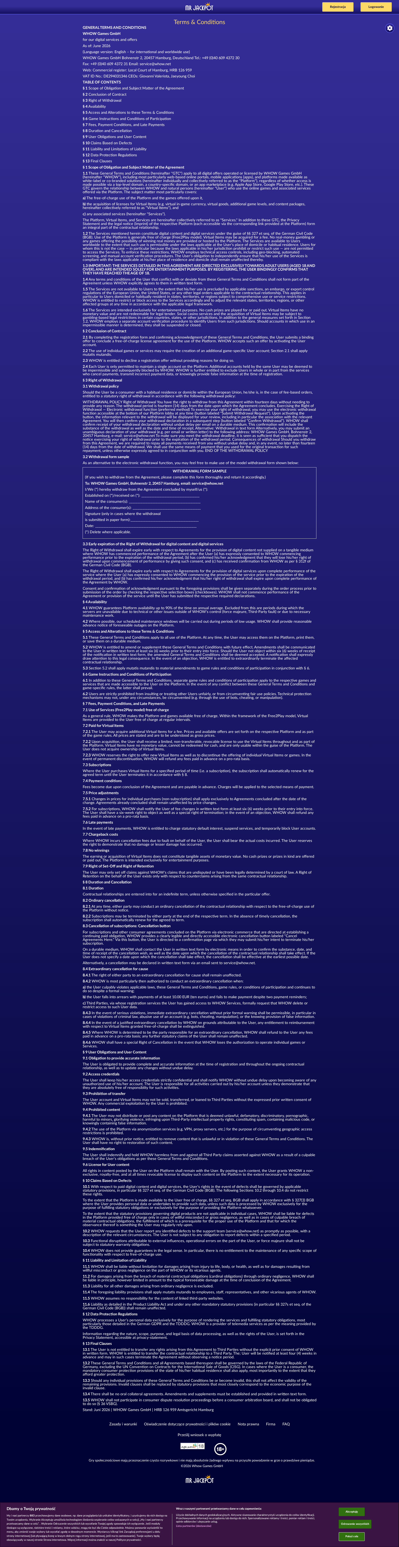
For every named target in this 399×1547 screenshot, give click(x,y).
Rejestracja (338, 7)
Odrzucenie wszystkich (355, 1524)
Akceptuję (352, 1511)
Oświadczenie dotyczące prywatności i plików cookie (187, 1424)
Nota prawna (248, 1424)
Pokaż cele (351, 1536)
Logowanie (376, 7)
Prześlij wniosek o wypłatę (199, 1435)
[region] (199, 1524)
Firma (270, 1424)
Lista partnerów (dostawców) (194, 1526)
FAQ (286, 1424)
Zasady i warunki (123, 1424)
